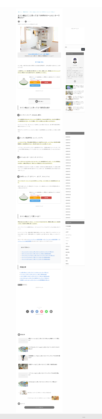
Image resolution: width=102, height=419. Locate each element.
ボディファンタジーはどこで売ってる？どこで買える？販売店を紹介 (36, 253)
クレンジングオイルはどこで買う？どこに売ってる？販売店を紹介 (36, 259)
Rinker (34, 78)
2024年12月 (68, 188)
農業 (67, 255)
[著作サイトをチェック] (75, 81)
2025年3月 (68, 180)
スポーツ (67, 237)
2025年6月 (68, 174)
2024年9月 (68, 197)
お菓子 (67, 232)
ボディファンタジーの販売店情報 (50, 239)
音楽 (67, 260)
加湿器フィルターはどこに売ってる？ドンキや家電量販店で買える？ (35, 280)
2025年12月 (68, 160)
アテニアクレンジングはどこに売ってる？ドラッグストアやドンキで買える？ (38, 255)
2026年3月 (68, 151)
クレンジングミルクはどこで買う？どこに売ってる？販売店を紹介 (36, 257)
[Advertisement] (39, 94)
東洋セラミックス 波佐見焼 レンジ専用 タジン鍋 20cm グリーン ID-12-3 (44, 77)
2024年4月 (68, 211)
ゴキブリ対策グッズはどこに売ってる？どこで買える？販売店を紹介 (35, 276)
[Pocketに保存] (41, 311)
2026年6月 (68, 142)
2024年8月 (68, 200)
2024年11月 (68, 191)
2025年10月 (68, 165)
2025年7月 (68, 171)
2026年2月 (68, 154)
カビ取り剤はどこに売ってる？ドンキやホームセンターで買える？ (34, 272)
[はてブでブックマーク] (36, 311)
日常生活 (20, 284)
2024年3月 (68, 214)
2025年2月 (68, 183)
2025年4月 (68, 177)
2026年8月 (68, 137)
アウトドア (68, 229)
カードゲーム (68, 234)
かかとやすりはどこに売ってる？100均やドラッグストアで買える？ (34, 278)
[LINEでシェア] (46, 311)
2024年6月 (68, 206)
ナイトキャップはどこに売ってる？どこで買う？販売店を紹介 (33, 274)
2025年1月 (68, 185)
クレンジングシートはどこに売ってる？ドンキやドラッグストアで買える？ (38, 251)
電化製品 (67, 257)
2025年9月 (68, 168)
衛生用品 (67, 252)
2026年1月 (68, 157)
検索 (66, 47)
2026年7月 (68, 139)
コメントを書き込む (39, 407)
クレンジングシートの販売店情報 (35, 239)
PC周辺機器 (68, 226)
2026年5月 (68, 145)
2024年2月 (68, 217)
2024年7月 (68, 203)
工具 (67, 243)
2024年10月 (68, 194)
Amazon (35, 82)
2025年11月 (68, 162)
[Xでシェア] (27, 311)
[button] (51, 311)
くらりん (75, 65)
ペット (67, 240)
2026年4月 (68, 148)
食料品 (67, 263)
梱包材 (67, 249)
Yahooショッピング (35, 85)
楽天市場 (46, 82)
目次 (39, 101)
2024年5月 (68, 209)
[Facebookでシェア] (32, 311)
